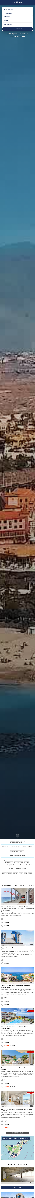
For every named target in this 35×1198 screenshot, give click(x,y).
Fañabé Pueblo (9, 862)
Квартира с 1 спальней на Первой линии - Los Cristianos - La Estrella (17, 1109)
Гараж (25, 873)
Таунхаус (15, 873)
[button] (13, 1153)
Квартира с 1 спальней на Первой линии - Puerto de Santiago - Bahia (15, 986)
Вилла (3, 873)
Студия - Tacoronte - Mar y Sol (9, 948)
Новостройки (17, 849)
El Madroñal (21, 865)
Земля (20, 873)
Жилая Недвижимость (27, 849)
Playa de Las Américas (8, 860)
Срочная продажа (15, 846)
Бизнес (30, 873)
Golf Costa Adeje (18, 862)
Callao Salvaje (13, 865)
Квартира (9, 873)
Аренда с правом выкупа (17, 851)
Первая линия (5, 846)
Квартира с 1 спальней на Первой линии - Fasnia (14, 907)
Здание (17, 876)
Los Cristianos (18, 860)
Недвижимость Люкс (27, 846)
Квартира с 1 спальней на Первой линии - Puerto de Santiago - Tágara (15, 1027)
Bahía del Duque (28, 860)
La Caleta (26, 862)
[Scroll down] (17, 836)
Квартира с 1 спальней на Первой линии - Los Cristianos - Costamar (17, 1068)
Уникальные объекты (7, 849)
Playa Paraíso (29, 865)
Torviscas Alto (5, 865)
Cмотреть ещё (17, 1133)
